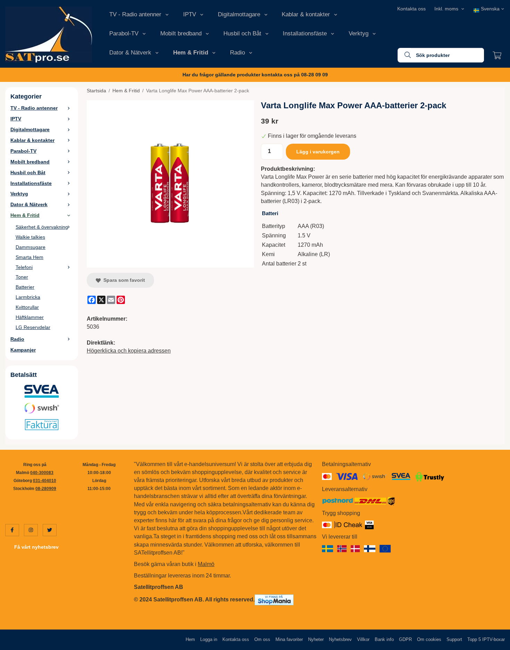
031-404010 (44, 480)
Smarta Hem (29, 257)
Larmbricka (28, 297)
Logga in (208, 639)
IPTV (189, 14)
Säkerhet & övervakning (42, 227)
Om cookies (429, 639)
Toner (22, 277)
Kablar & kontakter (306, 14)
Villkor (363, 639)
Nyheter (316, 639)
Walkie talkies (30, 237)
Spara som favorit (123, 280)
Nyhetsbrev (340, 639)
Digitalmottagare (239, 14)
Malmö (206, 564)
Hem (190, 639)
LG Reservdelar (33, 327)
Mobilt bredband (181, 33)
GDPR (405, 639)
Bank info (384, 639)
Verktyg (358, 33)
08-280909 (45, 488)
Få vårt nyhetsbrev (36, 547)
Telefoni (24, 267)
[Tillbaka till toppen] (495, 640)
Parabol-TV (123, 33)
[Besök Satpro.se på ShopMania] (274, 599)
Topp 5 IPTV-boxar (486, 639)
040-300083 (41, 472)
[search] (404, 55)
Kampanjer (23, 350)
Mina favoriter (289, 639)
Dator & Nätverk (130, 52)
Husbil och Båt (242, 33)
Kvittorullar (27, 307)
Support (454, 639)
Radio (237, 52)
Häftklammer (30, 317)
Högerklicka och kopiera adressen (129, 351)
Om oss (262, 639)
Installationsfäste (305, 33)
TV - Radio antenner (135, 14)
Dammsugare (30, 247)
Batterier (25, 287)
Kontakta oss (411, 8)
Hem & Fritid (190, 52)
